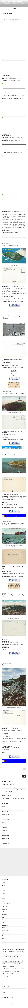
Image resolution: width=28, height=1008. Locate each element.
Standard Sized (5, 930)
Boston (4, 949)
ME (18, 961)
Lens (3, 901)
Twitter (3, 992)
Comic (3, 885)
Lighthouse (4, 909)
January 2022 (5, 806)
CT (3, 954)
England (7, 954)
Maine (18, 959)
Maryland (5, 961)
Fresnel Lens (5, 896)
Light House (5, 959)
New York (12, 966)
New (3, 917)
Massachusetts (12, 961)
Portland (23, 968)
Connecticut (11, 951)
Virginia (7, 976)
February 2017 (5, 830)
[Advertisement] (14, 862)
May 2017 (4, 822)
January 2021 (5, 809)
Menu (14, 8)
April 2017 (4, 825)
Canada (3, 882)
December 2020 (6, 811)
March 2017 (4, 827)
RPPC (3, 927)
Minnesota (11, 963)
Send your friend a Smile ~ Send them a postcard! (14, 88)
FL (11, 954)
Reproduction (5, 925)
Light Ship (4, 906)
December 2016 (5, 835)
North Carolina (6, 968)
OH (15, 968)
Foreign (3, 890)
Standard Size (16, 971)
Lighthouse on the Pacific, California (13, 393)
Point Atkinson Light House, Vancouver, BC (11, 787)
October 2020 (5, 817)
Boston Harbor (11, 949)
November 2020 (6, 814)
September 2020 (6, 819)
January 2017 (5, 833)
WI (11, 976)
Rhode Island (6, 971)
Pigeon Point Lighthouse (9, 665)
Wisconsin (16, 976)
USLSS (3, 941)
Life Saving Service (6, 903)
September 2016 (6, 843)
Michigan (5, 963)
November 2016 (5, 838)
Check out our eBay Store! (8, 784)
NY (11, 968)
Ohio (18, 968)
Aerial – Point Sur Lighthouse (10, 245)
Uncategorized (5, 933)
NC (19, 963)
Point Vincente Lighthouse (10, 455)
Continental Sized (6, 888)
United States (6, 973)
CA (17, 949)
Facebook (4, 989)
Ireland (3, 898)
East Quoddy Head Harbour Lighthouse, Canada (13, 798)
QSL (3, 922)
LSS (3, 911)
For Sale (16, 954)
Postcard (4, 919)
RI (10, 971)
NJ (16, 966)
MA (14, 959)
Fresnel (3, 893)
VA (3, 976)
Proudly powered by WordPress (8, 1004)
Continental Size (19, 951)
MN (16, 963)
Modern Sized (5, 914)
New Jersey (5, 966)
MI (21, 961)
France (21, 954)
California (21, 949)
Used (3, 938)
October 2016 (5, 841)
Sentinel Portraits (12, 2)
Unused (4, 935)
